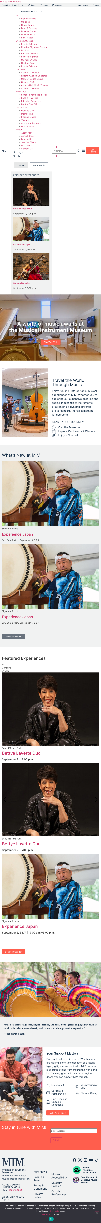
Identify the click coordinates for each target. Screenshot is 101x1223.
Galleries (25, 21)
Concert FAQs (28, 82)
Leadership (26, 139)
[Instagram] (85, 1160)
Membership (27, 113)
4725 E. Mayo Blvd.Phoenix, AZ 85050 (11, 1186)
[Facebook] (74, 1160)
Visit (18, 15)
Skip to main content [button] (10, 1)
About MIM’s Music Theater (34, 85)
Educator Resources (31, 101)
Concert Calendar (30, 72)
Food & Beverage (29, 28)
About (19, 129)
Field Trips (21, 91)
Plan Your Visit (28, 18)
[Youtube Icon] (91, 1160)
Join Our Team (28, 142)
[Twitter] (80, 1160)
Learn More (45, 1214)
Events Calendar (29, 44)
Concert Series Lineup (32, 79)
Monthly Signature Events (34, 47)
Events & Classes (24, 41)
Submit (56, 1140)
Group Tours (27, 25)
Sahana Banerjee (21, 283)
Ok (51, 1219)
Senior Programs (29, 56)
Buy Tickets (27, 37)
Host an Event (28, 63)
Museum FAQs (28, 34)
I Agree (56, 1214)
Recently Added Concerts (34, 75)
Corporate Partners (31, 123)
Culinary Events (29, 60)
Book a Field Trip (29, 98)
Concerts (20, 69)
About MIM (26, 132)
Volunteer (26, 120)
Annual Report (28, 136)
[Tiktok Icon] (96, 1160)
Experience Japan (22, 244)
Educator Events (29, 53)
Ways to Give (27, 110)
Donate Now (27, 126)
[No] (97, 1212)
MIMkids (25, 50)
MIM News (26, 145)
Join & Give (21, 107)
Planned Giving (28, 117)
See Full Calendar (13, 636)
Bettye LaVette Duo (22, 208)
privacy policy (54, 1211)
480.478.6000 (15, 1190)
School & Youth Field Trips (34, 94)
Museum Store (28, 31)
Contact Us (26, 148)
